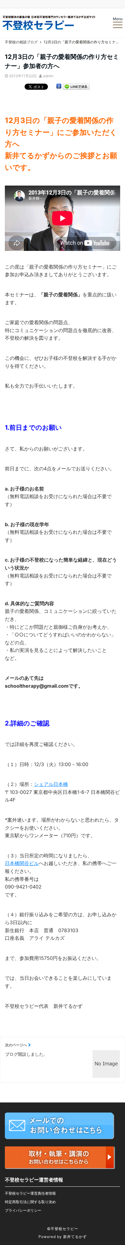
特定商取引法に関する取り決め (30, 1202)
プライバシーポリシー (23, 1210)
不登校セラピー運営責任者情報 (30, 1193)
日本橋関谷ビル (22, 863)
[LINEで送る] (76, 87)
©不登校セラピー (62, 1228)
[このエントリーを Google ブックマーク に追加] (58, 87)
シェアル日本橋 (51, 784)
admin (48, 76)
